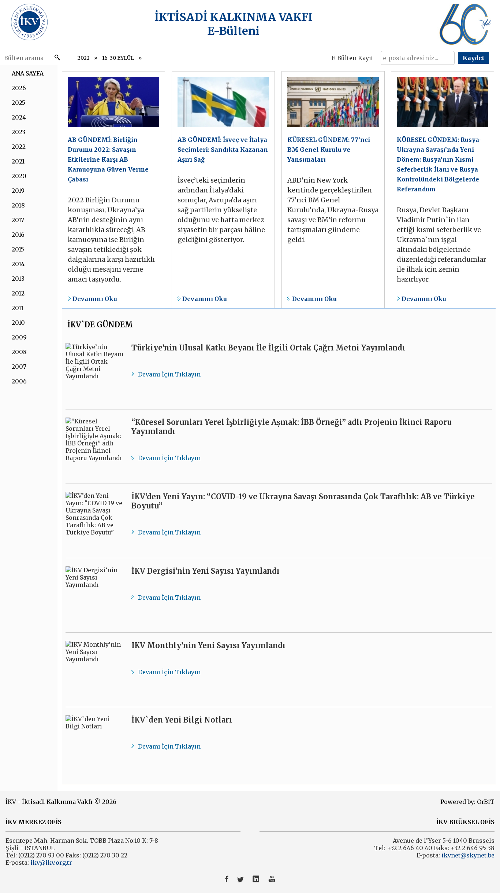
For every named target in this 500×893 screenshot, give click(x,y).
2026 (19, 88)
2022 (84, 58)
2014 (18, 264)
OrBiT (486, 801)
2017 (18, 220)
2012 (18, 293)
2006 (19, 381)
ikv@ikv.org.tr (50, 862)
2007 (19, 366)
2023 (18, 132)
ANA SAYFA (28, 73)
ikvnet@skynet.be (468, 855)
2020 (19, 176)
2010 (18, 322)
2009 (19, 337)
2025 (18, 102)
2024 (19, 117)
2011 (17, 308)
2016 (18, 234)
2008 (19, 352)
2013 (18, 278)
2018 (18, 205)
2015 (18, 249)
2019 (18, 190)
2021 (18, 161)
